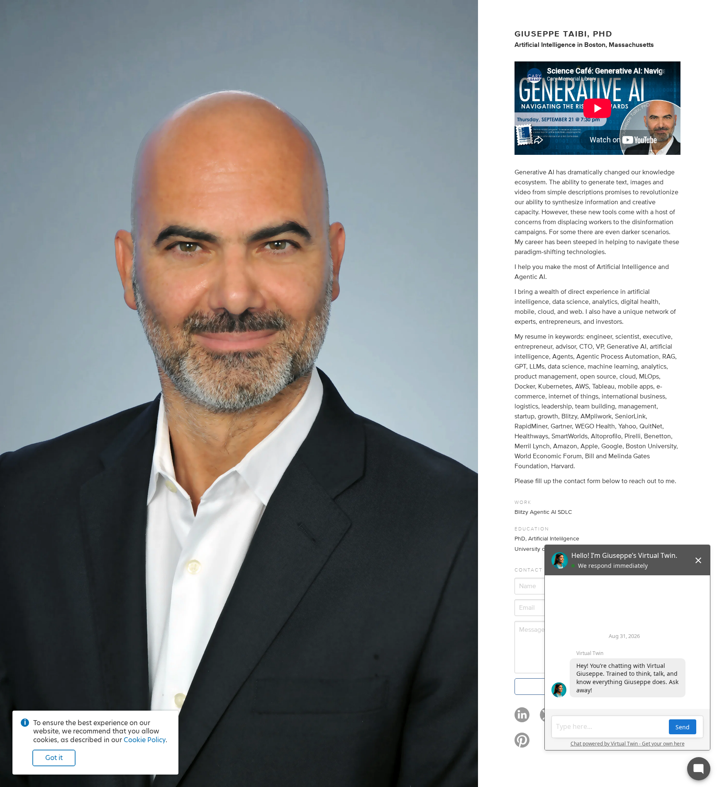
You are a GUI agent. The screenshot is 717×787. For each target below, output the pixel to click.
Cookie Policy (145, 740)
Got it (54, 758)
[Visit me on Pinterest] (522, 744)
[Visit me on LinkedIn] (522, 718)
